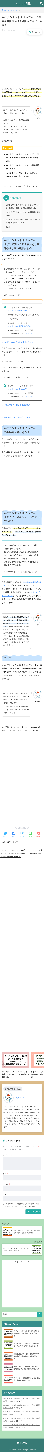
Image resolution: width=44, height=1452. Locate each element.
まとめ (7, 227)
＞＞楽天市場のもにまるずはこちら (16, 405)
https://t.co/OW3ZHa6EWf (18, 311)
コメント (7, 1155)
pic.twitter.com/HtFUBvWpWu (19, 326)
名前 (6, 1174)
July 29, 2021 (29, 333)
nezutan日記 (22, 3)
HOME (23, 1442)
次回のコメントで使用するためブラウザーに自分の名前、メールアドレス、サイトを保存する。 (23, 1205)
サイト (5, 1194)
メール (6, 1184)
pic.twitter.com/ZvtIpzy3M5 (18, 389)
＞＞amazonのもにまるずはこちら (16, 417)
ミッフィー (17, 842)
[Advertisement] (22, 59)
